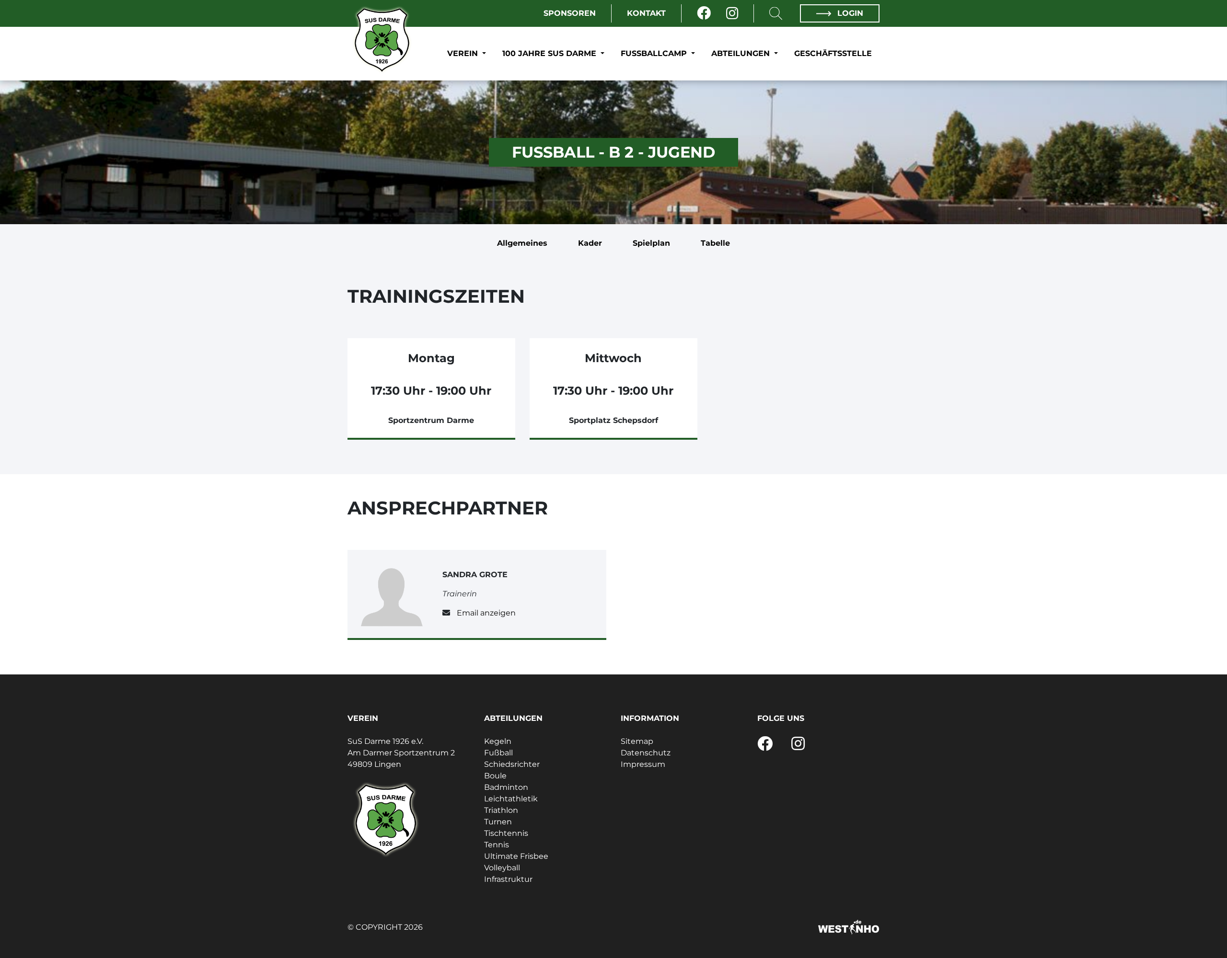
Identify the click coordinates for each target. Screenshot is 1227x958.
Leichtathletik (511, 798)
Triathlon (501, 810)
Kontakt (646, 13)
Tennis (496, 844)
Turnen (498, 821)
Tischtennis (506, 833)
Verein (463, 53)
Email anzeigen (486, 612)
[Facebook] (703, 13)
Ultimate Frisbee (516, 856)
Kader (590, 243)
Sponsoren (570, 13)
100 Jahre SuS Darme (550, 53)
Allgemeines (522, 243)
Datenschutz (646, 752)
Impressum (643, 764)
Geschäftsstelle (833, 53)
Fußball (498, 752)
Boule (495, 775)
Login (849, 13)
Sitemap (637, 741)
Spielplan (651, 243)
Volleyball (502, 867)
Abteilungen (741, 53)
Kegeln (497, 741)
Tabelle (715, 243)
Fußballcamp (655, 53)
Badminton (506, 787)
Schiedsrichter (512, 764)
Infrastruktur (508, 879)
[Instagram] (732, 13)
